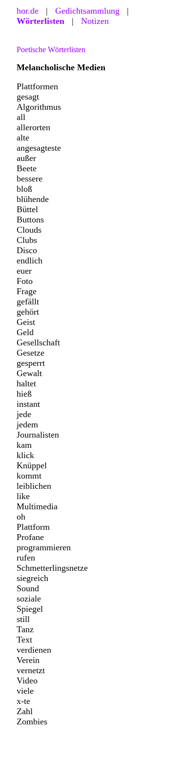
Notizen (95, 21)
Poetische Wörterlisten (51, 49)
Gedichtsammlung (87, 11)
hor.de (28, 11)
